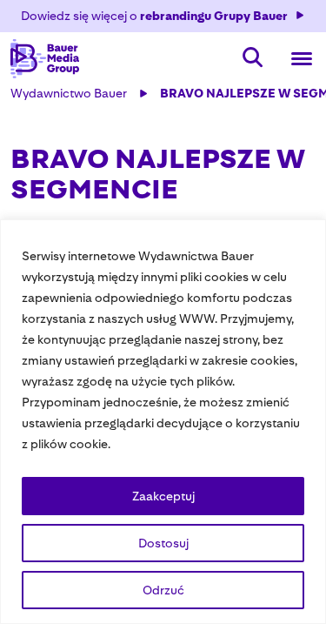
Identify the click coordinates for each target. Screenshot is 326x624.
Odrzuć (163, 590)
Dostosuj (163, 543)
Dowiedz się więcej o (154, 16)
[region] (163, 421)
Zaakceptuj (163, 496)
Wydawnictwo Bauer (68, 93)
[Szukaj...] (253, 58)
